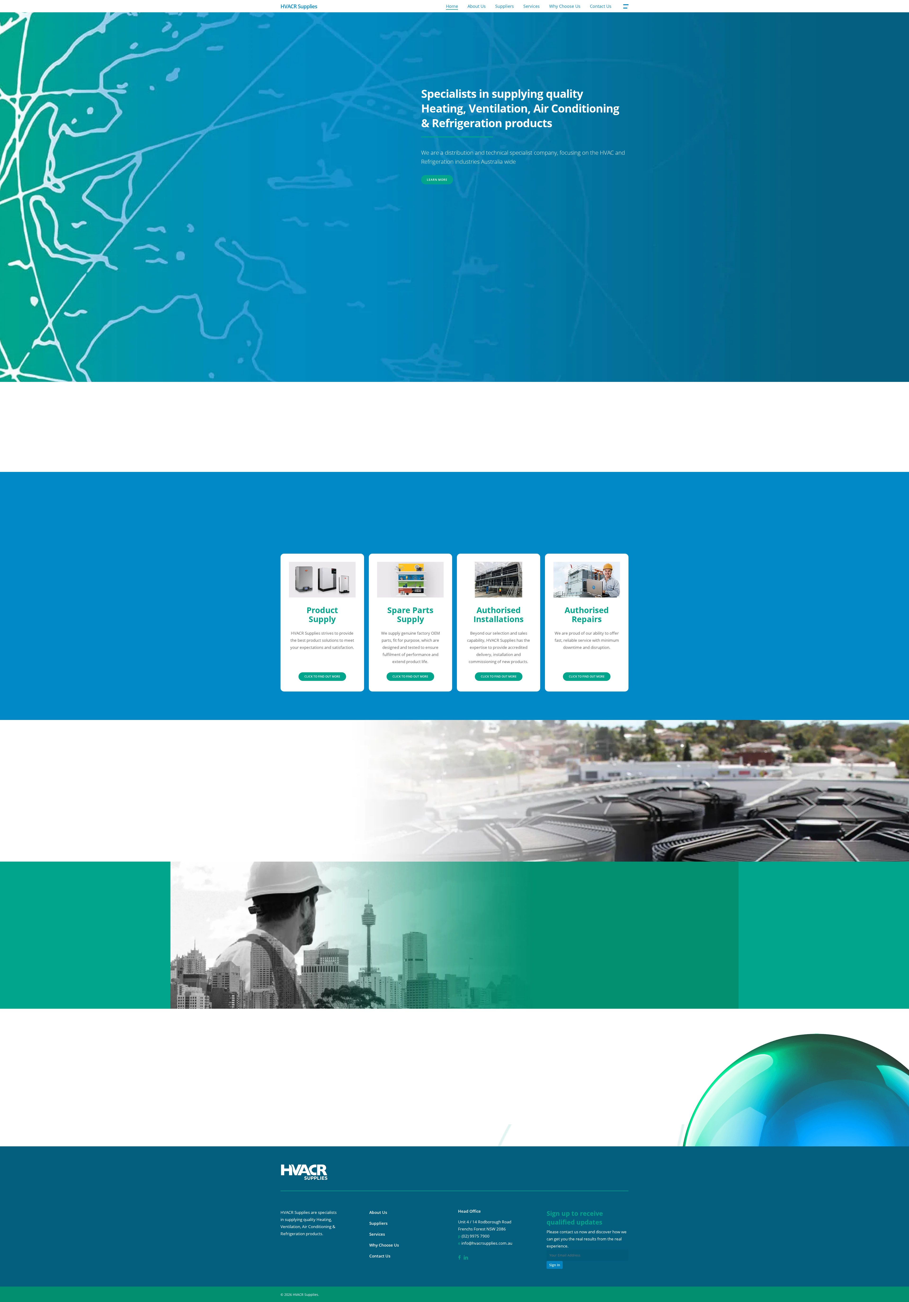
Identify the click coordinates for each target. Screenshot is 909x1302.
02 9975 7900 (115, 1083)
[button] (625, 6)
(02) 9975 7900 (476, 1236)
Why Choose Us (384, 1245)
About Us (378, 1212)
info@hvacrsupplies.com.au (146, 1099)
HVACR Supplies (299, 6)
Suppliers (378, 1223)
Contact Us (379, 1256)
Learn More (437, 180)
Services (377, 1234)
